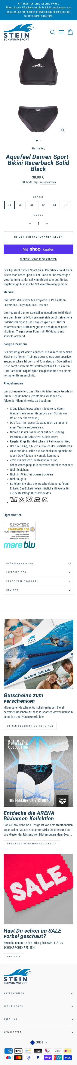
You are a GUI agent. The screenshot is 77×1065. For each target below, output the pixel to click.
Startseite (37, 148)
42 (43, 205)
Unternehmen (14, 993)
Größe (38, 197)
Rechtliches (13, 1006)
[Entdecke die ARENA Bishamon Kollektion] (38, 771)
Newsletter (13, 1032)
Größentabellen (19, 563)
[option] (38, 10)
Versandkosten (48, 182)
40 (32, 205)
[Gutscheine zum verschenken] (38, 654)
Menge (38, 215)
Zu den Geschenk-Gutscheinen (30, 726)
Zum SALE (14, 956)
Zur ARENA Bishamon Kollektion (32, 843)
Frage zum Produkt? (22, 581)
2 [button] (41, 141)
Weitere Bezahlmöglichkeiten (38, 259)
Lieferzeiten (16, 572)
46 (65, 205)
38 (20, 205)
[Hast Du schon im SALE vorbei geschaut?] (38, 889)
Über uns (10, 1019)
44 (54, 205)
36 (9, 205)
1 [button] (37, 141)
